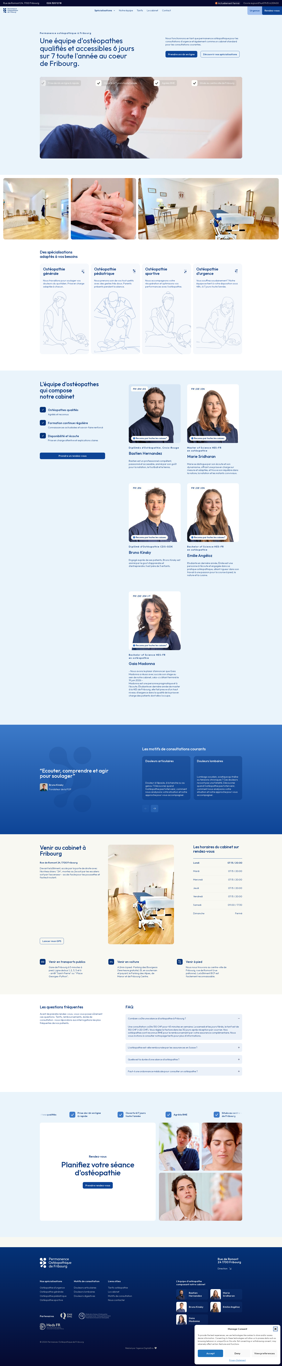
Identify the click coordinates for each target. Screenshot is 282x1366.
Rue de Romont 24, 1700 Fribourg (21, 3)
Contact (166, 10)
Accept (210, 1353)
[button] (275, 1329)
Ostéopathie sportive (156, 271)
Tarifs (140, 10)
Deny (237, 1353)
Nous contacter (116, 1300)
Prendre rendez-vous (97, 1185)
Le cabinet (152, 10)
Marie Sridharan (201, 456)
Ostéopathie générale (54, 271)
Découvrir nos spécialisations (220, 54)
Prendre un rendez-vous (72, 455)
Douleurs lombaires (210, 761)
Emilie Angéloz (199, 555)
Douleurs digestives (84, 1296)
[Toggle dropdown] (115, 10)
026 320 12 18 (54, 3)
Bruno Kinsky (140, 552)
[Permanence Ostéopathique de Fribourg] (55, 1263)
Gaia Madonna (142, 663)
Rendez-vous (272, 10)
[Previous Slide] (145, 808)
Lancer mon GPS (51, 941)
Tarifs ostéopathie (118, 1287)
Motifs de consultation (86, 1281)
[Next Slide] (154, 808)
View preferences (264, 1353)
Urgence (255, 10)
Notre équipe (126, 10)
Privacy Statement (237, 1360)
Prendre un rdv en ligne (181, 54)
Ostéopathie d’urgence (207, 271)
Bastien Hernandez (145, 453)
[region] (141, 117)
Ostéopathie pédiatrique (105, 271)
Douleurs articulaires (159, 761)
